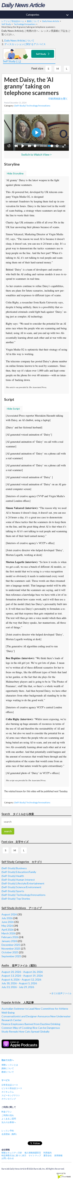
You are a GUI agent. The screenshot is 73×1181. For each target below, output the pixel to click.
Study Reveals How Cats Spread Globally (25, 1031)
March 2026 (8, 933)
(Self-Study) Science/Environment (21, 887)
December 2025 (10, 944)
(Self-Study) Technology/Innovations (32, 105)
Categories (48, 15)
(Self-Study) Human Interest (18, 879)
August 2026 (9, 914)
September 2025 (11, 956)
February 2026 (9, 937)
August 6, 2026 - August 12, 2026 (21, 979)
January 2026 (9, 941)
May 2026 (7, 925)
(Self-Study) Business (14, 868)
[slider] (36, 146)
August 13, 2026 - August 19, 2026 (22, 975)
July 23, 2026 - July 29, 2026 (17, 987)
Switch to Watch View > (36, 154)
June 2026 (7, 921)
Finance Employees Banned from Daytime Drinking (30, 1024)
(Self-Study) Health (12, 875)
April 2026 (7, 929)
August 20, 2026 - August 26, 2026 (22, 971)
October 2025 (9, 952)
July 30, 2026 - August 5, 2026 (19, 983)
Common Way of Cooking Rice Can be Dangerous (30, 1027)
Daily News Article (23, 5)
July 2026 (7, 918)
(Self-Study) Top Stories (15, 898)
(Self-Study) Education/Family (18, 872)
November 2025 (10, 948)
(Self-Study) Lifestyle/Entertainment (22, 883)
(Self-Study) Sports (12, 891)
